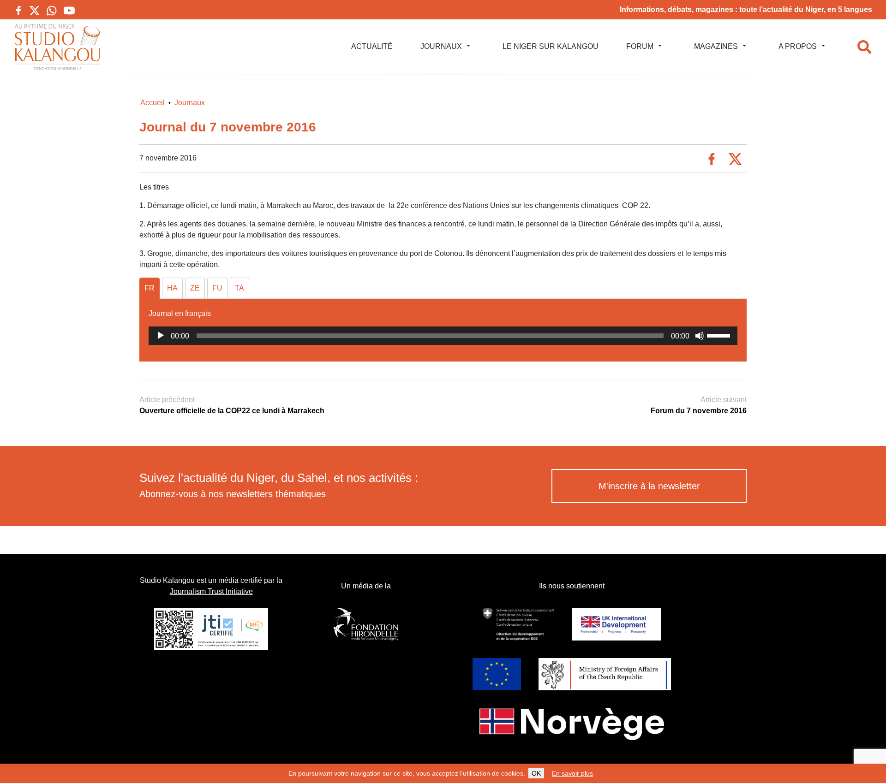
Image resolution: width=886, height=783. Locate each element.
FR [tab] (149, 288)
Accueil (152, 103)
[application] (443, 335)
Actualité (372, 46)
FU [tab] (217, 288)
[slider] (720, 334)
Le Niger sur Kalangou (551, 46)
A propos (797, 46)
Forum (639, 46)
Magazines (716, 46)
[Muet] (699, 335)
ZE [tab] (195, 288)
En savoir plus (572, 773)
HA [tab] (172, 288)
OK (536, 773)
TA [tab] (239, 288)
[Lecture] (160, 335)
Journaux (441, 46)
